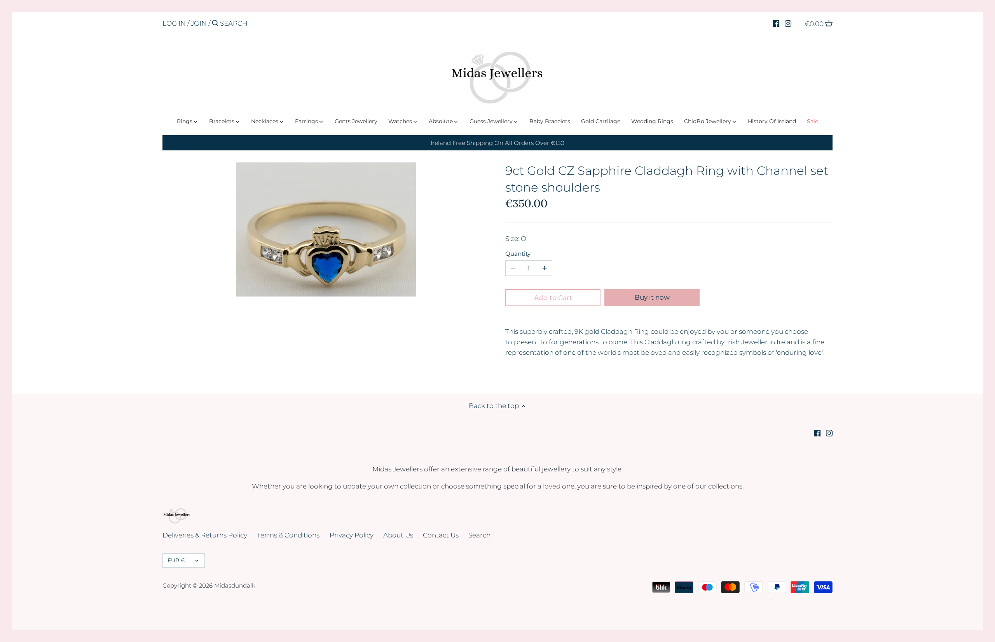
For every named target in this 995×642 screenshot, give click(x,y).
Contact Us (441, 535)
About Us (398, 535)
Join (199, 23)
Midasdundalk (234, 585)
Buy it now (652, 297)
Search (479, 535)
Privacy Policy (352, 535)
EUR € (176, 560)
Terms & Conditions (288, 535)
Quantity (518, 253)
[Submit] (215, 24)
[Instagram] (788, 23)
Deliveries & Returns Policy (204, 535)
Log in (174, 23)
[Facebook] (776, 23)
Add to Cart (553, 298)
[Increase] (544, 268)
